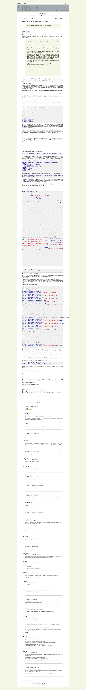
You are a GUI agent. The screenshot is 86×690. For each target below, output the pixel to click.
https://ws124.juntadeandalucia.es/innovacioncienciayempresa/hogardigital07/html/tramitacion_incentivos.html (40, 642)
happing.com (39, 138)
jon (25, 405)
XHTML (44, 684)
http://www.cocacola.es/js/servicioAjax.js (29, 284)
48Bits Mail (24, 3)
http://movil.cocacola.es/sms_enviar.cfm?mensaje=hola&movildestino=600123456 (36, 627)
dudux (31, 667)
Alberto (26, 458)
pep (26, 589)
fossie (30, 599)
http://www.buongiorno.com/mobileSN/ (45, 522)
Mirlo (26, 572)
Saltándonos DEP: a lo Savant (60, 18)
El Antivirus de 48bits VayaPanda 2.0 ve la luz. (28, 18)
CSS (41, 684)
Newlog (26, 561)
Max (30, 476)
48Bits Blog (19, 3)
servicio (23, 140)
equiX (47, 683)
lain (26, 527)
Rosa (26, 651)
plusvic (31, 433)
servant (26, 536)
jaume (26, 636)
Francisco (27, 466)
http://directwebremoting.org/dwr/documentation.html (52, 90)
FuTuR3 (26, 449)
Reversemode (31, 61)
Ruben (26, 413)
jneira (26, 544)
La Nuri (26, 423)
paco (26, 581)
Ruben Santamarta (33, 485)
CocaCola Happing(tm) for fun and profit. (35, 21)
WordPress (44, 683)
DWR (23, 85)
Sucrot (26, 440)
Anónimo (27, 553)
